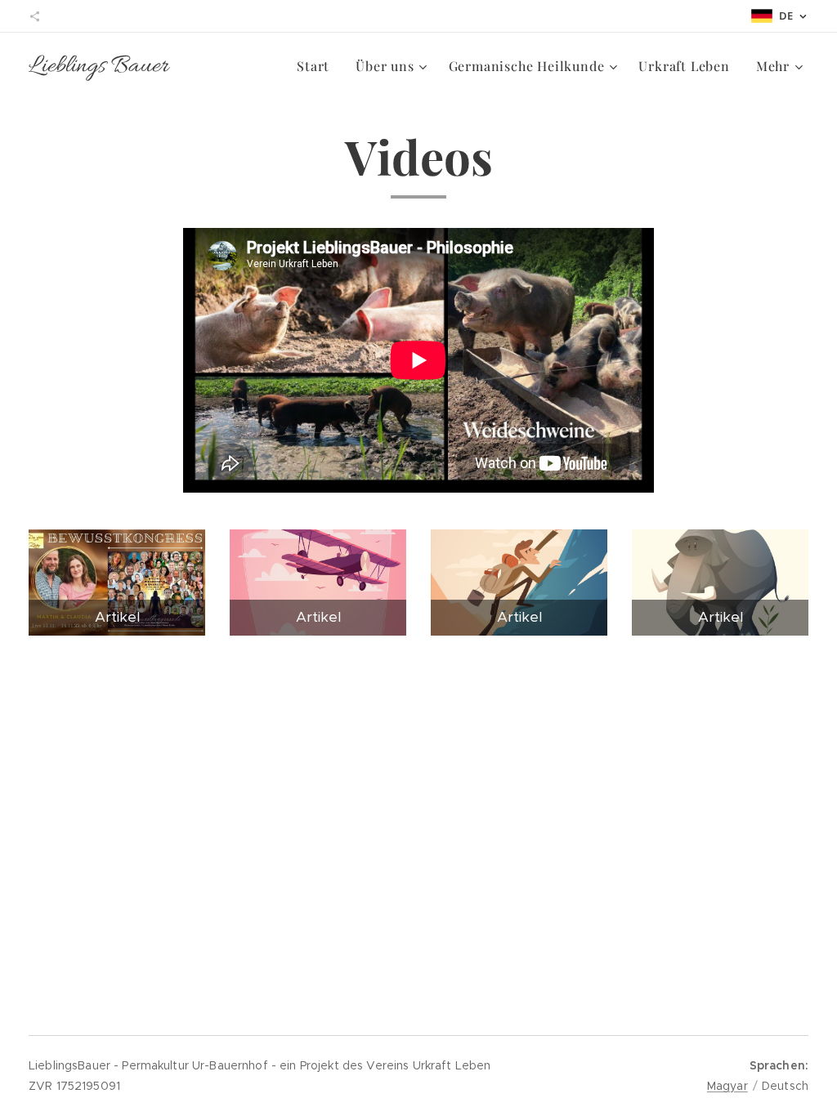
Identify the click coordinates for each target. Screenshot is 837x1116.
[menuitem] (317, 66)
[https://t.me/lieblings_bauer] (35, 16)
